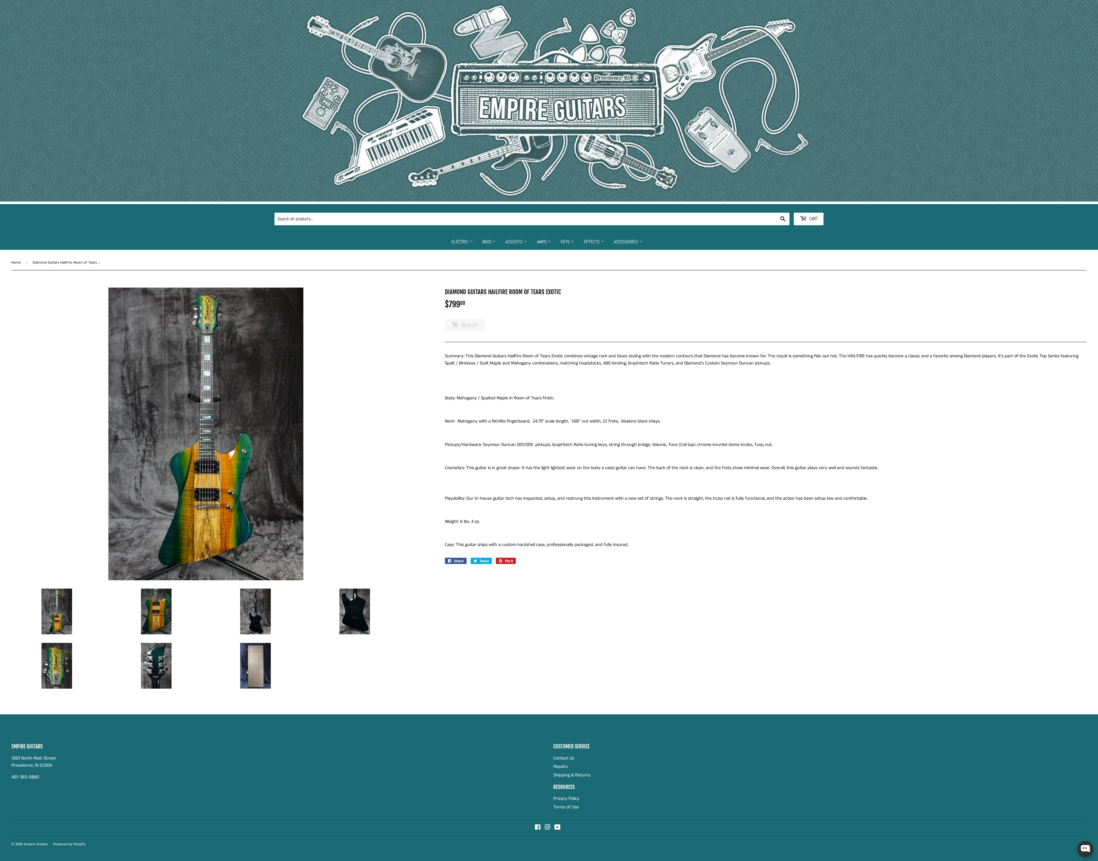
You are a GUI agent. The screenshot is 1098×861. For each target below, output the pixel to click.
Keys (566, 242)
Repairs (560, 766)
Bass (487, 242)
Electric (460, 242)
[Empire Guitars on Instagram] (547, 828)
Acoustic (515, 242)
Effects (592, 242)
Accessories (626, 242)
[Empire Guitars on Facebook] (538, 828)
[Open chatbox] (1085, 849)
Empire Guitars (36, 844)
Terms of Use (566, 807)
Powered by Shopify (69, 844)
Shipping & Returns (571, 775)
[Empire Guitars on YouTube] (557, 828)
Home (16, 262)
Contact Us (563, 758)
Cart (813, 219)
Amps (542, 242)
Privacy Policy (566, 798)
